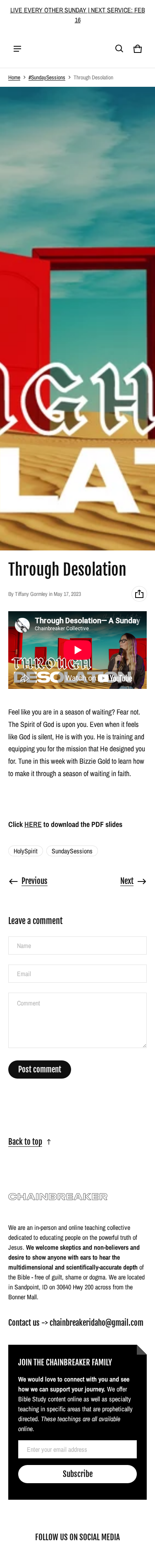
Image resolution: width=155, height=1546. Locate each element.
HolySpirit (26, 850)
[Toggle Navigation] (17, 49)
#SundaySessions (47, 77)
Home (14, 77)
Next (127, 881)
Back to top (25, 1142)
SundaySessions (72, 850)
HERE (33, 824)
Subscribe (78, 1474)
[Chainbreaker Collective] (60, 48)
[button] (119, 49)
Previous (34, 881)
